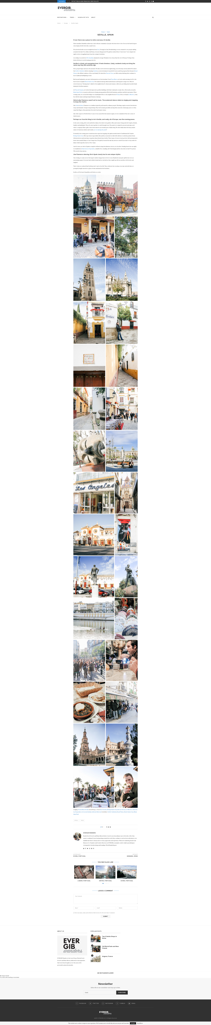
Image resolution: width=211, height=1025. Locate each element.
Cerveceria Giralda (86, 812)
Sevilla (76, 820)
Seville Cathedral (79, 71)
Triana (118, 94)
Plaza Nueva (114, 79)
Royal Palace (120, 812)
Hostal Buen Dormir (83, 809)
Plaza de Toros (110, 73)
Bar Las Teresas (121, 809)
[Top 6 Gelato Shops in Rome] (95, 939)
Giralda (95, 71)
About (93, 17)
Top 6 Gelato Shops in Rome (109, 937)
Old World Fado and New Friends (110, 947)
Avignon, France (107, 956)
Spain (108, 32)
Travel (72, 17)
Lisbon (81, 105)
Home (58, 23)
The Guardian (90, 58)
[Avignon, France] (95, 959)
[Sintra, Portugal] (105, 872)
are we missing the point (100, 130)
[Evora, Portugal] (127, 872)
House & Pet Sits (83, 17)
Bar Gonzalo (103, 809)
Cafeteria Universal (96, 812)
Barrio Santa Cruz (89, 81)
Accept (133, 1023)
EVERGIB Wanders (89, 833)
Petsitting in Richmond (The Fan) (82, 1)
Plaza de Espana (79, 90)
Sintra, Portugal (105, 880)
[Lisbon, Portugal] (84, 872)
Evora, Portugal (127, 880)
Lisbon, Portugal (84, 880)
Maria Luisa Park (77, 92)
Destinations (61, 17)
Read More (140, 1023)
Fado (77, 105)
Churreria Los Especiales (88, 148)
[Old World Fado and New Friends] (95, 949)
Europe (66, 23)
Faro (98, 49)
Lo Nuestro (131, 94)
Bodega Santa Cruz (78, 136)
